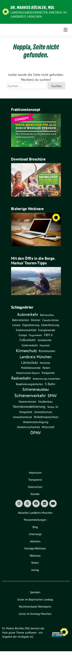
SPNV (52, 395)
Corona (16, 325)
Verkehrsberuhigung (35, 422)
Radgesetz (48, 373)
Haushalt (45, 345)
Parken (46, 368)
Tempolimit (25, 412)
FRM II (48, 335)
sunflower (31, 632)
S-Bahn (50, 384)
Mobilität (45, 363)
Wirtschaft (48, 427)
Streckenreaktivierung (29, 406)
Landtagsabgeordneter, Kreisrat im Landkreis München (39, 14)
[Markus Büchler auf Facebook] (36, 503)
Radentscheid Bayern (28, 373)
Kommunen (47, 351)
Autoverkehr (27, 314)
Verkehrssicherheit (28, 427)
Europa (23, 335)
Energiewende (46, 330)
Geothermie (45, 340)
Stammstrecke (27, 401)
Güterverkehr (30, 345)
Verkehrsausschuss (46, 417)
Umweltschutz (43, 412)
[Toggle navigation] (65, 30)
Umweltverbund (22, 417)
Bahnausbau (47, 315)
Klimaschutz (26, 350)
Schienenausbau (35, 389)
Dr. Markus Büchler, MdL (33, 7)
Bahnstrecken (20, 320)
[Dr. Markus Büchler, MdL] (5, 11)
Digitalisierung (30, 325)
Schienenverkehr (30, 395)
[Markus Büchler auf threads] (27, 503)
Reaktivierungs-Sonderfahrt (46, 378)
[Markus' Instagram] (19, 503)
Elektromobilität (26, 330)
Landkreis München (36, 356)
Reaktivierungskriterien (29, 384)
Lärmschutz (29, 362)
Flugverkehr (35, 335)
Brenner (35, 320)
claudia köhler (50, 320)
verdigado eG (25, 636)
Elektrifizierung (50, 325)
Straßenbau (45, 401)
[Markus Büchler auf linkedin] (44, 503)
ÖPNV (35, 432)
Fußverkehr (28, 340)
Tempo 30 (52, 407)
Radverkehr (21, 378)
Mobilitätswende (31, 368)
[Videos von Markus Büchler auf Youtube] (53, 503)
